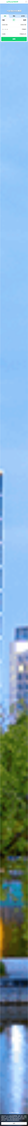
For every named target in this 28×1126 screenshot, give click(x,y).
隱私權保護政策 (16, 1120)
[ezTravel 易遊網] (14, 1)
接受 (14, 1123)
